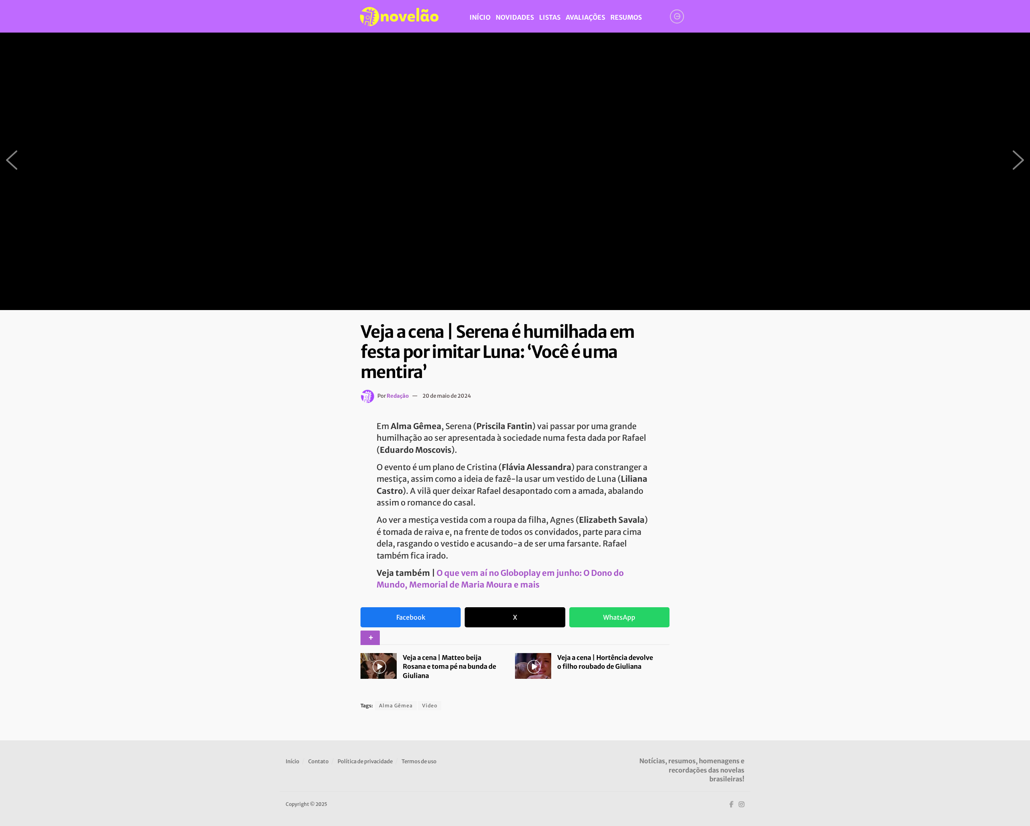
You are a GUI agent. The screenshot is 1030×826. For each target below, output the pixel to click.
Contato (318, 761)
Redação (398, 395)
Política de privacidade (365, 761)
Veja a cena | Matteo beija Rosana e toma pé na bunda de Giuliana (449, 666)
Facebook (410, 617)
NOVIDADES (515, 17)
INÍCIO (480, 17)
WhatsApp (619, 617)
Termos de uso (419, 761)
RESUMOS (626, 17)
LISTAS (549, 17)
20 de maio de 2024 (446, 395)
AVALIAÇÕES (585, 17)
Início (292, 761)
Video (429, 706)
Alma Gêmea (396, 706)
